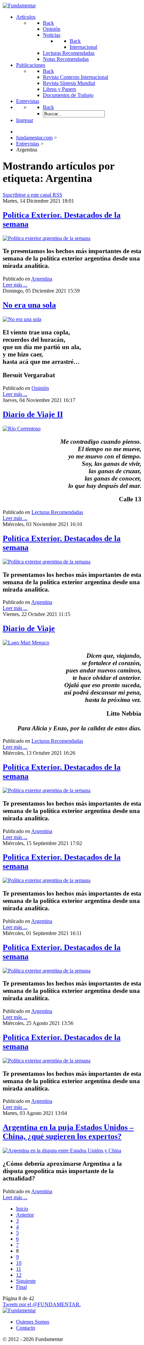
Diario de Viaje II (33, 414)
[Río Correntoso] (22, 428)
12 (18, 1275)
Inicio (22, 1209)
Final (21, 1287)
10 (18, 1263)
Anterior (25, 1215)
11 (18, 1269)
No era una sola (29, 305)
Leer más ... (15, 285)
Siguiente (26, 1281)
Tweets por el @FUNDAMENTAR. (42, 1304)
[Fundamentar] (19, 5)
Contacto (25, 1328)
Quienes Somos (32, 1322)
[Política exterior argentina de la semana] (46, 238)
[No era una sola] (22, 319)
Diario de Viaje (29, 628)
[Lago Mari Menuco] (26, 642)
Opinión (40, 388)
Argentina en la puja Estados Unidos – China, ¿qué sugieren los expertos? (68, 1132)
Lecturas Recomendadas (57, 512)
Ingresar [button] (24, 120)
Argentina (41, 279)
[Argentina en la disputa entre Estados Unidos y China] (62, 1150)
